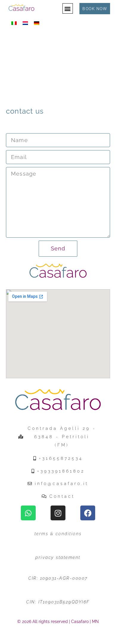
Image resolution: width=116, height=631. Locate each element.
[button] (67, 8)
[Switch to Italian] (14, 23)
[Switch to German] (36, 23)
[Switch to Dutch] (25, 23)
